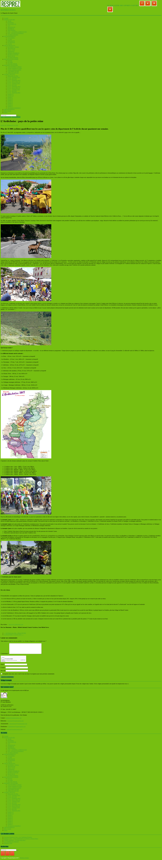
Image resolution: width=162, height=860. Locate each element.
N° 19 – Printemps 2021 (13, 92)
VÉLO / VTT (11, 50)
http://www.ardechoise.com (16, 624)
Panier (5, 112)
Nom (2, 664)
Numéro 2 (10, 105)
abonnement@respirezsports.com (18, 723)
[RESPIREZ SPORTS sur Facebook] (3, 853)
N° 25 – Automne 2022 (13, 83)
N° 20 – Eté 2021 (12, 91)
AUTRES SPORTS (12, 35)
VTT (8, 25)
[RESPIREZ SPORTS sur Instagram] (7, 853)
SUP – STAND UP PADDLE (15, 33)
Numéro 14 (10, 95)
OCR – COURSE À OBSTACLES (17, 32)
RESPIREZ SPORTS (8, 10)
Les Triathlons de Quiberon (11, 841)
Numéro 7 (10, 97)
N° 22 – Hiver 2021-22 (13, 88)
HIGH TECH (11, 56)
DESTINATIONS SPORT (11, 59)
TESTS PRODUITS (9, 45)
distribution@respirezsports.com (16, 726)
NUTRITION (11, 42)
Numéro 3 (10, 103)
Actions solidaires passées (14, 70)
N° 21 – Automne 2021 (13, 89)
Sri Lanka (10, 62)
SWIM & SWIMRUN (13, 53)
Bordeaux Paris (8, 843)
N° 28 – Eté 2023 (12, 79)
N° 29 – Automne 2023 (13, 77)
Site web (3, 670)
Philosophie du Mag (12, 76)
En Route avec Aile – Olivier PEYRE (15, 633)
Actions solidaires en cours (14, 68)
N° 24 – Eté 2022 (12, 85)
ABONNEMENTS (9, 109)
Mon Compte (7, 111)
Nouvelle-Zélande (12, 63)
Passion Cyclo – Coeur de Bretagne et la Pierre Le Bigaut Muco (21, 838)
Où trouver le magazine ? (14, 108)
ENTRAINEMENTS (10, 36)
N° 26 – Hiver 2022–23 (13, 82)
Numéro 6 (10, 98)
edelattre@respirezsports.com (13, 718)
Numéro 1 (10, 106)
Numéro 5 (10, 100)
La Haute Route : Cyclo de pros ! (13, 634)
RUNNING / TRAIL (13, 47)
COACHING (11, 38)
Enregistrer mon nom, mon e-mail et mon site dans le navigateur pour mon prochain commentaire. (29, 674)
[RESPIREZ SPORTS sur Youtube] (12, 853)
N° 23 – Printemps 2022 (13, 86)
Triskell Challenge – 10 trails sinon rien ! (15, 840)
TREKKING (11, 51)
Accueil (6, 18)
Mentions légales (24, 858)
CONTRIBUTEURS (13, 71)
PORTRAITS (11, 41)
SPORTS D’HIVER (12, 54)
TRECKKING (11, 30)
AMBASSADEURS (13, 73)
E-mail (3, 667)
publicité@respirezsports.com (14, 729)
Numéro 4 (10, 101)
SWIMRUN (10, 28)
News (2, 117)
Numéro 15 (10, 94)
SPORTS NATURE (9, 19)
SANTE (9, 44)
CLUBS (9, 39)
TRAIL (9, 21)
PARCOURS (7, 117)
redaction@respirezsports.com (15, 721)
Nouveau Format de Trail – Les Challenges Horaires (18, 837)
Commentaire (5, 653)
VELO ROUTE (11, 24)
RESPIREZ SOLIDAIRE (11, 65)
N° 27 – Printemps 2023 (13, 80)
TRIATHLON (11, 27)
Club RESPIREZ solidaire (14, 67)
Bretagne (9, 60)
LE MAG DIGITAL (9, 74)
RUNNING (10, 22)
